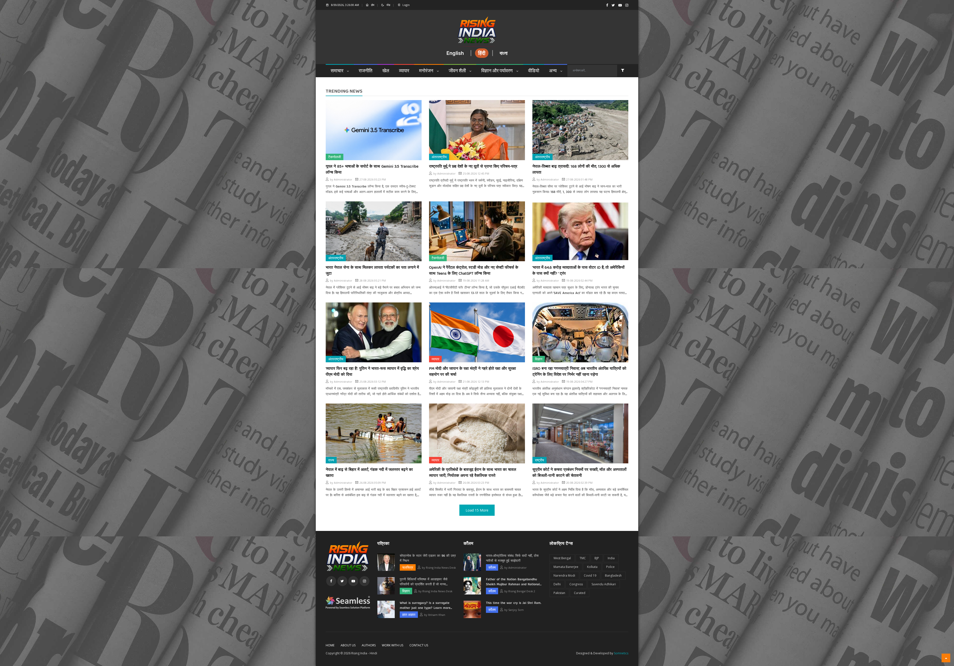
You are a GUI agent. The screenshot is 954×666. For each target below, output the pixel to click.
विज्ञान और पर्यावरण (497, 71)
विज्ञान (538, 359)
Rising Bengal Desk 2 (521, 591)
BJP (597, 558)
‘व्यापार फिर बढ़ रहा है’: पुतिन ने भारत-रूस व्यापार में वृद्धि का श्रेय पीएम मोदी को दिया (372, 372)
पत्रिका (383, 543)
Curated (579, 593)
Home (330, 645)
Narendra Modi (564, 575)
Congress (576, 584)
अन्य (553, 71)
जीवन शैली (458, 71)
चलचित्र (407, 568)
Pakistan (559, 593)
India (611, 558)
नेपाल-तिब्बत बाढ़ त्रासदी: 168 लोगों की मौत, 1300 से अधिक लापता (576, 170)
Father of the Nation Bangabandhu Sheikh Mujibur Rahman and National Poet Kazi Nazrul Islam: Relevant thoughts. (513, 582)
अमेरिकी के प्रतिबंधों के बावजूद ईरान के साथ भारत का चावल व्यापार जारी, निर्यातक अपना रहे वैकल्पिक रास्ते (472, 473)
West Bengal (562, 558)
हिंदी (481, 53)
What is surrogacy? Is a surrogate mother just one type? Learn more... (426, 606)
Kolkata (592, 567)
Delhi (557, 584)
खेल (385, 71)
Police (610, 567)
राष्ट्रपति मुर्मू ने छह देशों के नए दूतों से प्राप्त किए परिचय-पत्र (473, 167)
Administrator (343, 179)
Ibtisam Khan (436, 615)
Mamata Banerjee (566, 567)
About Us (348, 645)
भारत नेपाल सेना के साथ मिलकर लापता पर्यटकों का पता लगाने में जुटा (372, 271)
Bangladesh (613, 575)
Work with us (392, 645)
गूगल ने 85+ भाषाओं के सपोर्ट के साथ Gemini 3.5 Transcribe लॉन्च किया (372, 170)
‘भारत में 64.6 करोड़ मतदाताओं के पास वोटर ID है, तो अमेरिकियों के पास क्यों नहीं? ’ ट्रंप (578, 271)
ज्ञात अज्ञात (408, 615)
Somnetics (621, 653)
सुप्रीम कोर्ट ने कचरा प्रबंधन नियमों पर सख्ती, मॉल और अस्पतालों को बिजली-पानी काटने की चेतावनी (579, 473)
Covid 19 (590, 575)
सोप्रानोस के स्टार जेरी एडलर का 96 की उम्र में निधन (428, 558)
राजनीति (365, 71)
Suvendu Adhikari (604, 584)
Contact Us (418, 645)
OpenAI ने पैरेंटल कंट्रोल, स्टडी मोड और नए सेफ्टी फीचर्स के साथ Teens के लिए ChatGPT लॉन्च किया (473, 271)
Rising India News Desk (441, 567)
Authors (369, 645)
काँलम (469, 543)
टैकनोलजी (334, 157)
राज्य (331, 460)
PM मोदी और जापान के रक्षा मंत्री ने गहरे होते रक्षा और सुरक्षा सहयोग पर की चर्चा (472, 372)
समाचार (337, 71)
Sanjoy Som (516, 610)
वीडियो (533, 71)
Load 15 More (477, 510)
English (455, 53)
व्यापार (404, 71)
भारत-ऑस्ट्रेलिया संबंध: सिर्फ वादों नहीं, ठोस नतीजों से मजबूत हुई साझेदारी (512, 558)
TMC (583, 558)
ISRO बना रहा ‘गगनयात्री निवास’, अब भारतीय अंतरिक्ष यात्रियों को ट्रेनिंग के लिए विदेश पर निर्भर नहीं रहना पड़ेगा (579, 372)
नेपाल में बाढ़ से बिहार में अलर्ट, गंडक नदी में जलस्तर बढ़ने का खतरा (369, 473)
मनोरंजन (426, 71)
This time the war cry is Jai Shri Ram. (513, 603)
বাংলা (504, 53)
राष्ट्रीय (539, 460)
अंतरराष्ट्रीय (439, 157)
